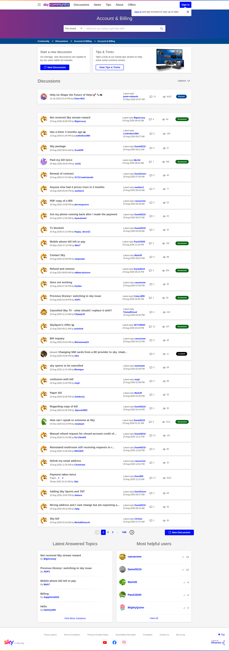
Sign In (186, 4)
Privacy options (50, 635)
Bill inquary (57, 338)
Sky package (58, 146)
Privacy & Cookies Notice (97, 635)
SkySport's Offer (61, 324)
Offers (132, 4)
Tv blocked (57, 228)
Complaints (147, 635)
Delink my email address (65, 460)
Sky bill (54, 518)
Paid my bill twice (61, 159)
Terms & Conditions (72, 635)
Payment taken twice (63, 474)
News (97, 4)
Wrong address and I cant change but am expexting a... (85, 505)
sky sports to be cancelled (66, 365)
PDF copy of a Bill (61, 200)
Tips (108, 4)
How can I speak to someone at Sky (72, 420)
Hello (43, 606)
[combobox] (120, 28)
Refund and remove (62, 268)
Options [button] (182, 80)
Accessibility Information (126, 635)
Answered (182, 119)
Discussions (81, 4)
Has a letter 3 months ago (66, 131)
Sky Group (180, 635)
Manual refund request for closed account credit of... (83, 433)
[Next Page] (132, 532)
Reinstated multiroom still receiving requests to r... (82, 447)
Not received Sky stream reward (70, 117)
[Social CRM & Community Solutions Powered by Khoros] (218, 642)
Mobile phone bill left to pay (67, 241)
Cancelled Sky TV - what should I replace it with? (81, 310)
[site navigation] (39, 4)
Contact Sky (57, 255)
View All (154, 618)
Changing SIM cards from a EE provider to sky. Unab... (92, 352)
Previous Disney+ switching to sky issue (75, 296)
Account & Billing (114, 18)
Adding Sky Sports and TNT (67, 491)
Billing (44, 593)
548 (124, 532)
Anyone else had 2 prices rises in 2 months (77, 187)
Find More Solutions (75, 618)
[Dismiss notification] (188, 12)
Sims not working (61, 282)
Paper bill (56, 392)
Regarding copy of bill (64, 406)
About (119, 4)
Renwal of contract (62, 173)
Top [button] (223, 634)
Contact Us (164, 635)
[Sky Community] (56, 5)
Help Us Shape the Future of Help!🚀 (73, 94)
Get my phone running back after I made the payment (83, 214)
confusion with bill (61, 379)
